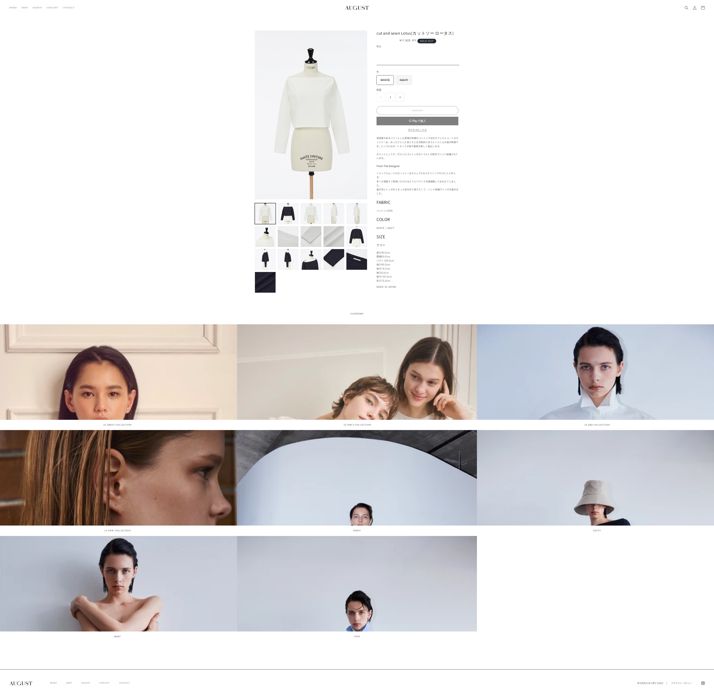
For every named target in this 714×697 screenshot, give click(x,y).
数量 (379, 90)
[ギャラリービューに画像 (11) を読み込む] (265, 259)
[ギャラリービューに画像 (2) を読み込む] (288, 213)
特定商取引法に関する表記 (650, 683)
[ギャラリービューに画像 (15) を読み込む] (356, 259)
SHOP (69, 683)
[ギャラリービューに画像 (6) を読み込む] (265, 236)
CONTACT (124, 683)
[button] (686, 8)
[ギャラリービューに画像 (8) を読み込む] (310, 236)
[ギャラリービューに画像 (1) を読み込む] (265, 213)
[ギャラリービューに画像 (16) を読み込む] (265, 282)
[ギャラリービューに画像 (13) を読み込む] (310, 259)
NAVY (405, 82)
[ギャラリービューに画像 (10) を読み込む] (356, 236)
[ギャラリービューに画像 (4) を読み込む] (333, 213)
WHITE (386, 82)
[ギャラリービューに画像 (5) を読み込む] (356, 213)
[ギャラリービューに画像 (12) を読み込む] (288, 259)
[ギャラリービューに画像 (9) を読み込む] (333, 236)
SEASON (85, 683)
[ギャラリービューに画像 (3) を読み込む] (310, 213)
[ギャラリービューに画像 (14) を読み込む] (333, 259)
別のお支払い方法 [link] (417, 130)
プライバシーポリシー (681, 683)
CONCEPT (104, 683)
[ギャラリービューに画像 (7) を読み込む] (288, 236)
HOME (53, 683)
